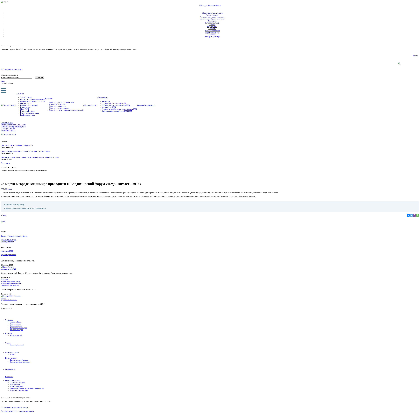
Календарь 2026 (7, 251)
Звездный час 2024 (109, 107)
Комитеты (212, 29)
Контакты (212, 35)
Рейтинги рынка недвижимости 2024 (116, 105)
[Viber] (414, 215)
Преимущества (10, 358)
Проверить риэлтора (212, 37)
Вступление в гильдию (29, 105)
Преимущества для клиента (20, 362)
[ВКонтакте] (408, 215)
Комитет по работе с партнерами (61, 102)
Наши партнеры (16, 326)
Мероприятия (212, 27)
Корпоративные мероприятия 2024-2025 (117, 111)
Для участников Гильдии (19, 360)
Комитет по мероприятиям (59, 108)
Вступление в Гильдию (18, 328)
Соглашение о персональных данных (15, 407)
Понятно (415, 55)
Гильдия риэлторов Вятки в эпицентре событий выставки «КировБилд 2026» (30, 157)
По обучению (15, 384)
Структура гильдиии (57, 104)
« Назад (4, 215)
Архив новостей (16, 335)
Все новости (5, 163)
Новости (212, 25)
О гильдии (212, 21)
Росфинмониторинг (212, 31)
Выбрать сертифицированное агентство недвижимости (25, 208)
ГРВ (2, 189)
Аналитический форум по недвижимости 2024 (119, 109)
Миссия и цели (26, 103)
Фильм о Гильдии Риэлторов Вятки (14, 236)
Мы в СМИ (24, 109)
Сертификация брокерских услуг (212, 19)
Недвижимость (149, 105)
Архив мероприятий (8, 255)
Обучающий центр (212, 23)
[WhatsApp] (417, 215)
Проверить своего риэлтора (14, 204)
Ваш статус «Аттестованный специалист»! (17, 145)
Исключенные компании (29, 113)
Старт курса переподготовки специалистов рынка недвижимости (25, 151)
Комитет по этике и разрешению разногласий (66, 110)
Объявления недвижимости (212, 13)
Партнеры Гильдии (212, 33)
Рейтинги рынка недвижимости (114, 103)
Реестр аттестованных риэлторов (212, 17)
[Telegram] (411, 215)
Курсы (12, 354)
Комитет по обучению (57, 106)
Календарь (106, 101)
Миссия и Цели (15, 322)
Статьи (7, 343)
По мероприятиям (16, 386)
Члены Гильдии (212, 15)
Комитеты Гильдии (12, 380)
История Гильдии (16, 330)
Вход (3, 81)
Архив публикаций (17, 345)
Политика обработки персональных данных (17, 411)
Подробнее (140, 49)
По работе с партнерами (19, 390)
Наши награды (25, 107)
